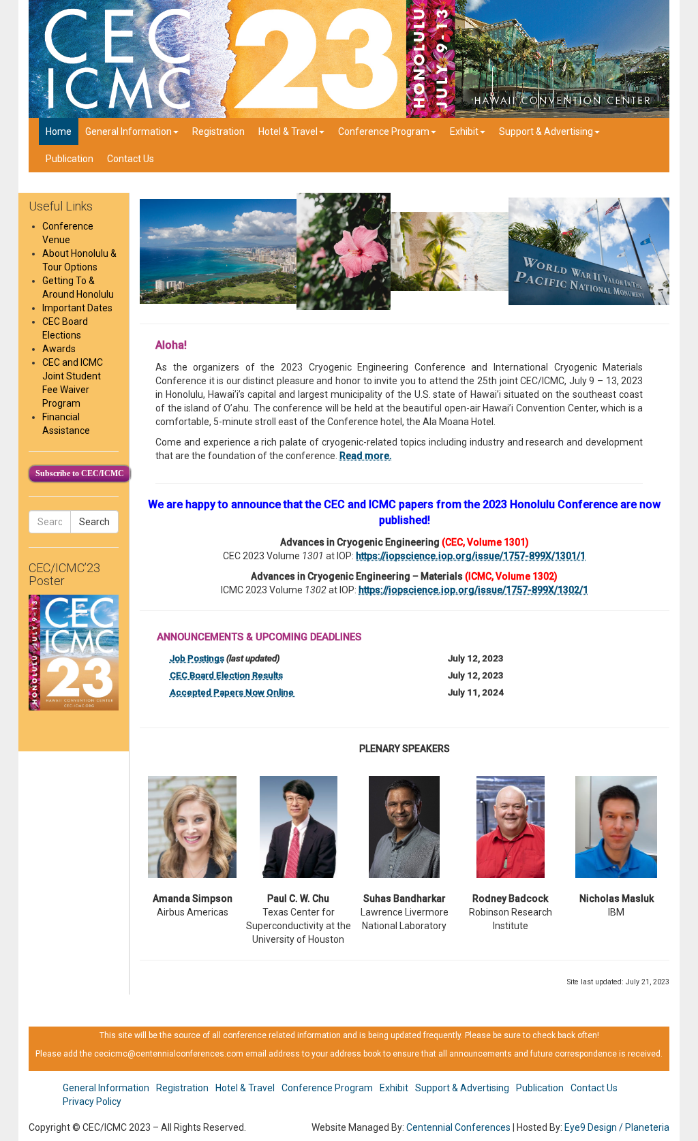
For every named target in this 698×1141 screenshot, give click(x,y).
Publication (69, 158)
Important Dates (77, 307)
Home (59, 131)
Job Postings (197, 658)
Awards (59, 348)
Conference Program (383, 131)
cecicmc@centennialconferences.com (168, 1054)
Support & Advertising (546, 131)
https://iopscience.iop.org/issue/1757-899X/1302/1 (473, 589)
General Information (128, 131)
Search (94, 521)
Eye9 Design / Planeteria (616, 1127)
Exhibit (464, 131)
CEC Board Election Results (226, 675)
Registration (218, 131)
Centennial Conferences (458, 1127)
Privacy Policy (92, 1101)
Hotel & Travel (288, 131)
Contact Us (130, 158)
